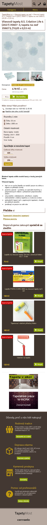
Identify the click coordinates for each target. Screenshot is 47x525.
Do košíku (38, 261)
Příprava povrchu (10, 219)
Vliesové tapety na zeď (23, 14)
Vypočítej (8, 164)
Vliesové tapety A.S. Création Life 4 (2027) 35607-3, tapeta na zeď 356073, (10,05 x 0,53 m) (23, 16)
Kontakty (23, 479)
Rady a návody (23, 501)
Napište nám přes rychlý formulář (17, 111)
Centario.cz (23, 520)
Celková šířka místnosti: (13, 150)
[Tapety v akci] (23, 388)
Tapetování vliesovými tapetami (16, 215)
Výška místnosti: (10, 157)
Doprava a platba (24, 458)
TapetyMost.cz (7, 14)
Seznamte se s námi (23, 436)
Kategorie (12, 9)
